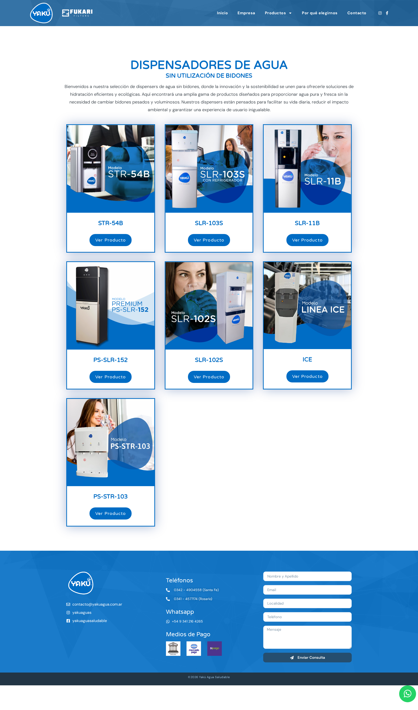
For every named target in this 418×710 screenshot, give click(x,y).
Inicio (222, 12)
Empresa (246, 12)
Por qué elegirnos (320, 12)
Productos (275, 12)
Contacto (356, 12)
